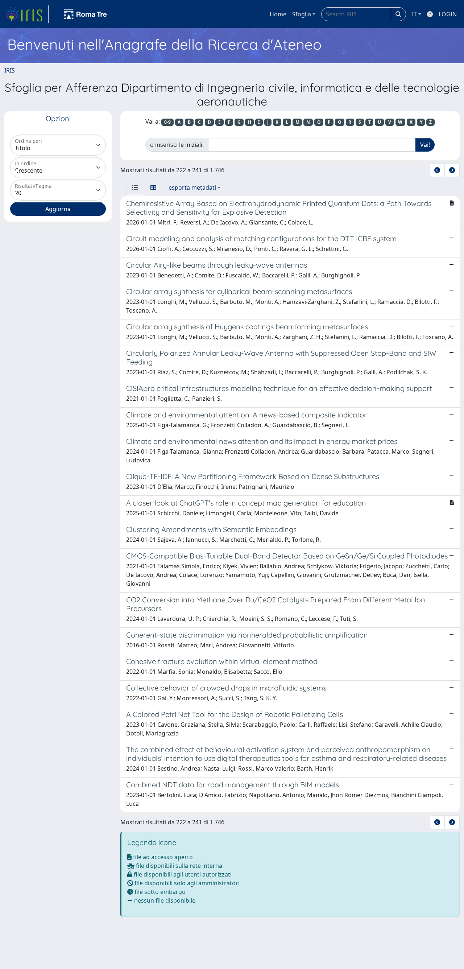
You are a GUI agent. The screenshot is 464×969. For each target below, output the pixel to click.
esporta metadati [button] (192, 187)
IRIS (9, 70)
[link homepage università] (85, 14)
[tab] (135, 187)
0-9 (167, 122)
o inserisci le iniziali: (177, 145)
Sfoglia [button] (301, 14)
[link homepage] (26, 14)
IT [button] (414, 14)
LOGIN (448, 14)
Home (278, 14)
